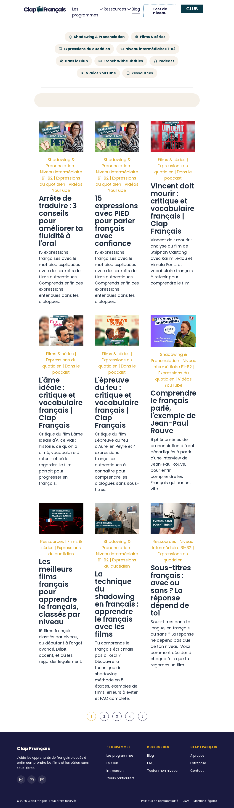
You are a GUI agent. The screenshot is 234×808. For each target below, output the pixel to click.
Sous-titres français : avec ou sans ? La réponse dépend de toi (171, 590)
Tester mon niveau (162, 770)
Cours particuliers (120, 778)
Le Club (112, 763)
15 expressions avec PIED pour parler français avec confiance (116, 220)
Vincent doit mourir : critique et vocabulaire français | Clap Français (172, 208)
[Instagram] (21, 779)
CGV (186, 801)
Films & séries (152, 36)
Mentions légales (205, 801)
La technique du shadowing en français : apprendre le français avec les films (116, 604)
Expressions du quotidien (87, 49)
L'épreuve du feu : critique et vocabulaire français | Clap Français (116, 402)
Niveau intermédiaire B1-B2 (150, 49)
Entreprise (198, 763)
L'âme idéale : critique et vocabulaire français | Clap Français (60, 402)
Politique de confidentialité (159, 801)
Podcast (166, 61)
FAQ (150, 763)
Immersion (115, 770)
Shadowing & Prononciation (99, 36)
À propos (197, 755)
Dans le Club (76, 61)
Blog (136, 9)
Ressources (115, 9)
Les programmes (85, 12)
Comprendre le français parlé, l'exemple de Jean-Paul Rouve (173, 412)
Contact (197, 770)
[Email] (42, 779)
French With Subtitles (123, 61)
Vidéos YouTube (101, 73)
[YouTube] (31, 779)
